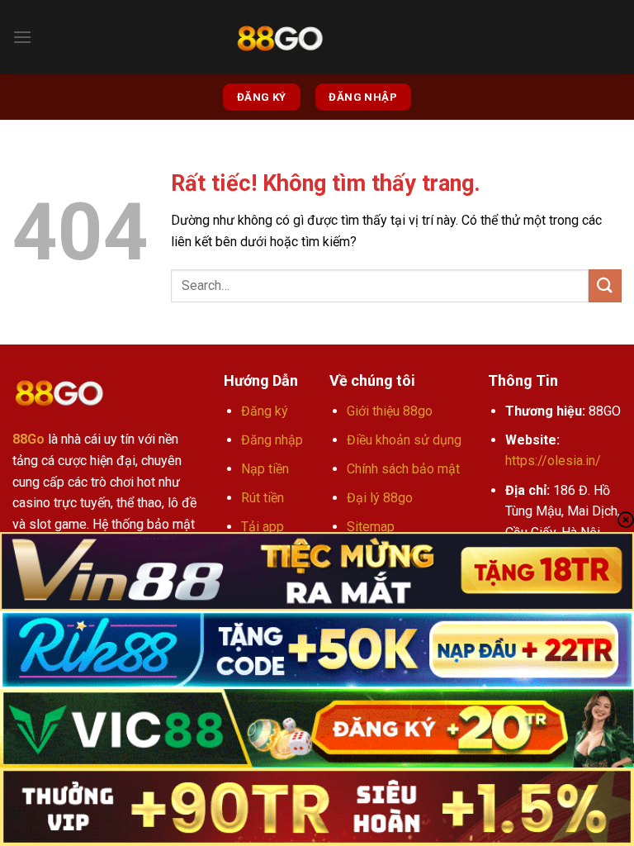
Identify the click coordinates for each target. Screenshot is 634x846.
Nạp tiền (265, 469)
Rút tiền (262, 498)
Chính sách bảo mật (403, 469)
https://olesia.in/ (553, 460)
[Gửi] (605, 285)
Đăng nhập (272, 440)
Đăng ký (264, 411)
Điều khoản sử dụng (404, 440)
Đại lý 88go (380, 498)
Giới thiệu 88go (390, 411)
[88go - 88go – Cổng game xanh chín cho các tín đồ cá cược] (279, 37)
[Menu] (22, 37)
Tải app (262, 527)
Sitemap (371, 527)
